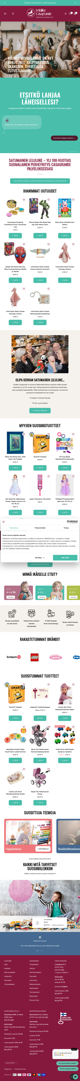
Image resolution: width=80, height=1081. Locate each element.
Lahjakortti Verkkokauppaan (40, 707)
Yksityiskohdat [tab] (40, 528)
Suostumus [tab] (14, 528)
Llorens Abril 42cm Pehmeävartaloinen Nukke (64, 708)
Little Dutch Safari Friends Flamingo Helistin (65, 268)
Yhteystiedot (34, 964)
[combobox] (17, 13)
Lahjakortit (8, 976)
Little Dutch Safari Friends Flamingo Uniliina (15, 312)
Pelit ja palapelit (9, 972)
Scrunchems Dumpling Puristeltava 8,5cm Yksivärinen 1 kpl (15, 224)
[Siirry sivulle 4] (42, 950)
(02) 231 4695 (43, 1017)
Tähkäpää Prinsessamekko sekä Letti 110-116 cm (64, 500)
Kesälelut (7, 968)
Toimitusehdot (34, 992)
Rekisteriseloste (34, 984)
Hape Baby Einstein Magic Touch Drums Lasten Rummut (15, 750)
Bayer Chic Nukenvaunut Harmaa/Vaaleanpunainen (40, 750)
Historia (32, 968)
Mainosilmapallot (35, 972)
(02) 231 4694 (9, 1020)
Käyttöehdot (33, 988)
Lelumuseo (33, 980)
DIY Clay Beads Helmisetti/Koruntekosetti (64, 458)
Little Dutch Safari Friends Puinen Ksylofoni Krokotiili (40, 268)
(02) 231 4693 (59, 970)
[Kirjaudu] (66, 14)
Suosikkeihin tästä (40, 564)
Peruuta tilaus (34, 1000)
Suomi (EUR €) (10, 1063)
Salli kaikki (65, 558)
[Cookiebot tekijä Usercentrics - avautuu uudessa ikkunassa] (68, 521)
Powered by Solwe (20, 1069)
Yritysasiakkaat (9, 984)
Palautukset (33, 996)
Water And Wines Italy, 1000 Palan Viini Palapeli (15, 458)
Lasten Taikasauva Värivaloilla (40, 499)
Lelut (6, 964)
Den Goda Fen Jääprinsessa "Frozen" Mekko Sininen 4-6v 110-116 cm (15, 501)
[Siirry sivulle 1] (37, 950)
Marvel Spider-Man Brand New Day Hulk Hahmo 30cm (40, 223)
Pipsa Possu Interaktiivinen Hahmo (64, 223)
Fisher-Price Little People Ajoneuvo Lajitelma (65, 750)
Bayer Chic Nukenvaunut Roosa (40, 793)
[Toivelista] (70, 14)
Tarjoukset (7, 980)
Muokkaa (38, 558)
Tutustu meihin (40, 410)
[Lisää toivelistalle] (23, 199)
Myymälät (32, 976)
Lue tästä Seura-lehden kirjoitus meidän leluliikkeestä (40, 181)
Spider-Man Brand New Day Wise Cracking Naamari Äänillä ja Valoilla (15, 269)
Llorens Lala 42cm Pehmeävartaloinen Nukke (15, 793)
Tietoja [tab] (66, 528)
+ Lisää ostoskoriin (57, 925)
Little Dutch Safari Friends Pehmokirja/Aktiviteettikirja (40, 312)
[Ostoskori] (75, 14)
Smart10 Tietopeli (40, 457)
